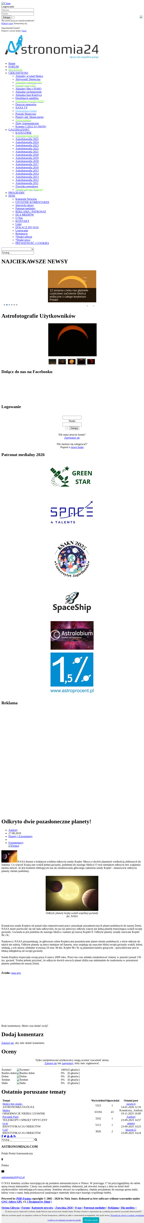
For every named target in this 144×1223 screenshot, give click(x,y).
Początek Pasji (10, 1116)
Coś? (5, 1129)
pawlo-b (131, 1103)
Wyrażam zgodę (90, 1220)
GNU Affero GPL (11, 1201)
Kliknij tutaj (7, 23)
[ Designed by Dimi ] (39, 1201)
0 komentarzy (16, 842)
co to (5, 1123)
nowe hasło (77, 447)
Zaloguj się (7, 1042)
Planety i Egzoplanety (20, 836)
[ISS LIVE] (15, 1136)
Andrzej (12, 830)
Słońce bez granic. (12, 1103)
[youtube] (8, 1136)
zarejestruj (67, 1063)
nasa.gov (16, 972)
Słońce (6, 1110)
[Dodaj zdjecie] (11, 1136)
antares (131, 1123)
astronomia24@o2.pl (13, 1177)
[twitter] (5, 1136)
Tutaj (24, 30)
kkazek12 (131, 1129)
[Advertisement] (27, 761)
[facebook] (2, 1136)
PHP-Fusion (23, 1198)
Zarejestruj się (72, 437)
